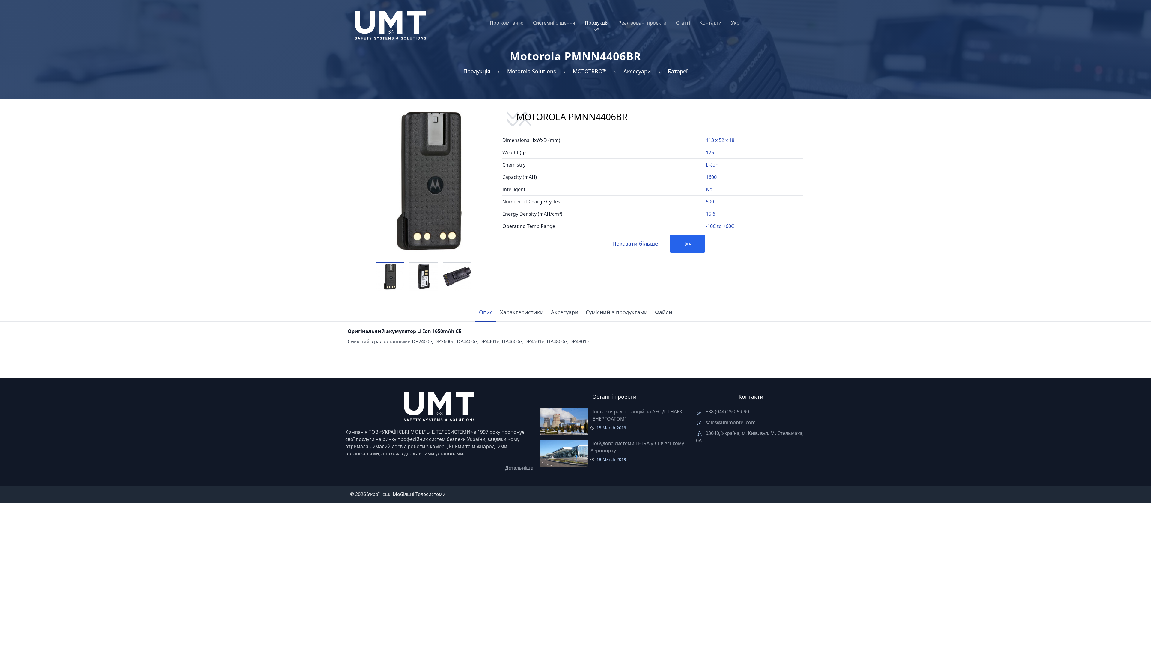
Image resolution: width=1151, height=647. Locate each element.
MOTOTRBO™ (590, 71)
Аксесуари (637, 71)
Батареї (678, 71)
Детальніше (519, 468)
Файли (663, 312)
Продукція (476, 71)
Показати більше (635, 243)
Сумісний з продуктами (617, 312)
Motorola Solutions (531, 71)
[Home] (390, 25)
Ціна (687, 243)
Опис (486, 312)
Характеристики (522, 312)
